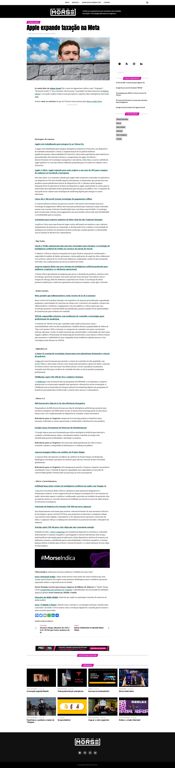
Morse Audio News (94, 101)
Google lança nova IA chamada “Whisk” (129, 88)
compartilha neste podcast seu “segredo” (56, 590)
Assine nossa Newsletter (91, 2)
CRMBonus (40, 381)
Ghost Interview (122, 119)
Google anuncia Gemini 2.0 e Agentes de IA (130, 107)
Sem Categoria (122, 135)
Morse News (121, 127)
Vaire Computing (58, 532)
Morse (119, 123)
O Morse (107, 2)
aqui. (37, 96)
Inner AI (39, 361)
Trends (119, 139)
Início (67, 2)
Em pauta (75, 2)
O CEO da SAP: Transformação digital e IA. (130, 83)
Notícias (119, 131)
